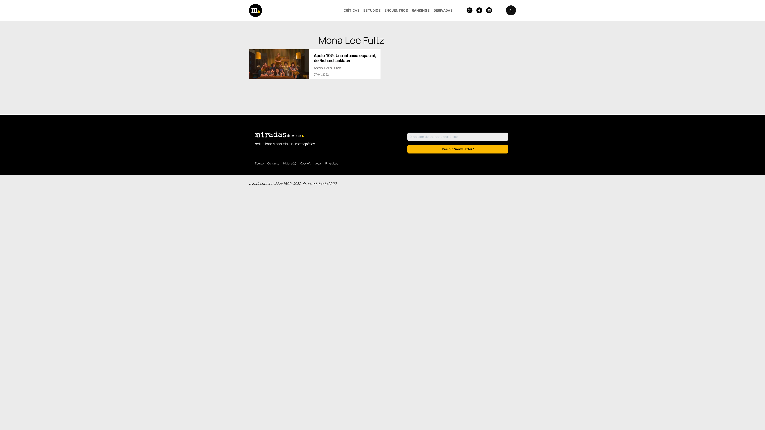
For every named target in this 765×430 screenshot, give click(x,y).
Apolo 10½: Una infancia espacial (345, 58)
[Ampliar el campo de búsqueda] (511, 10)
